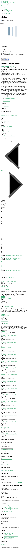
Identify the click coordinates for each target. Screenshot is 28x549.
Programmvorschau (8, 10)
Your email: (3, 445)
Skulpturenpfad (7, 13)
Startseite (6, 7)
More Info (3, 297)
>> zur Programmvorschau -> (8, 136)
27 (1, 263)
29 (1, 266)
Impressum (3, 544)
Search (2, 482)
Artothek (6, 9)
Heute (2, 170)
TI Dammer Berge (8, 511)
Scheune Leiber (6, 101)
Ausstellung (6, 106)
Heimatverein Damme (9, 510)
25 (1, 261)
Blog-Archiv (4, 476)
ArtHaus (3, 303)
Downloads (6, 12)
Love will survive (5, 121)
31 (1, 269)
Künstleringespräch (5, 131)
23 (1, 254)
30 (1, 267)
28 (1, 265)
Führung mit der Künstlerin (7, 126)
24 (1, 257)
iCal (9, 53)
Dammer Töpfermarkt (9, 505)
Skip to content (4, 1)
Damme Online (7, 507)
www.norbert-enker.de (9, 98)
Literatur (6, 323)
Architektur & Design (9, 306)
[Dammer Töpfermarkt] (6, 464)
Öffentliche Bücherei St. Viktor (11, 508)
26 (1, 262)
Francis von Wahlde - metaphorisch (9, 115)
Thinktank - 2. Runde (11, 259)
